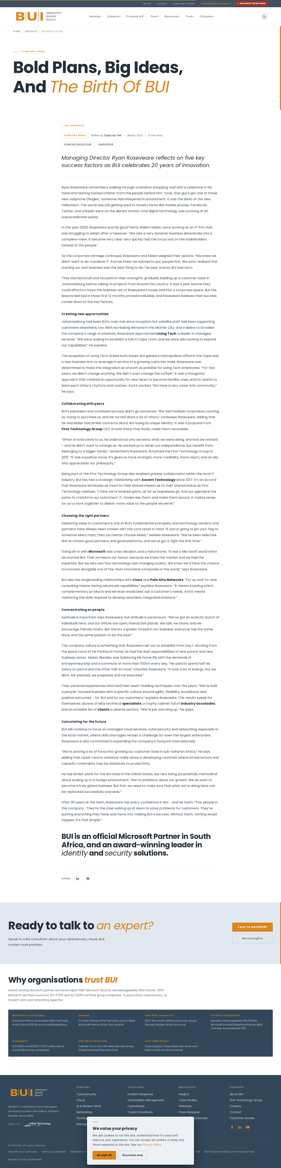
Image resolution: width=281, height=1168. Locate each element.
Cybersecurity (86, 1094)
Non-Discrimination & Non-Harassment (229, 1151)
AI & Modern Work (89, 1106)
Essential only (132, 1155)
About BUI (236, 1094)
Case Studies (188, 1100)
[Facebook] (88, 878)
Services (95, 16)
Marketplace (216, 3)
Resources (172, 16)
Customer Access (184, 3)
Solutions (113, 16)
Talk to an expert (252, 927)
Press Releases (189, 1112)
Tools (189, 16)
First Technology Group (246, 1100)
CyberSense (136, 1106)
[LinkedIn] (77, 878)
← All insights (73, 125)
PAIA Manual (78, 1151)
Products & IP (135, 16)
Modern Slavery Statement (24, 1159)
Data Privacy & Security (22, 1151)
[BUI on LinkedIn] (240, 1127)
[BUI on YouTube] (247, 1127)
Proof (154, 16)
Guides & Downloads (193, 1118)
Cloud (81, 1100)
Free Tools (186, 1124)
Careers (235, 1106)
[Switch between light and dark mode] (264, 16)
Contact (162, 3)
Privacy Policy (151, 1145)
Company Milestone (78, 144)
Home (17, 31)
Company (206, 16)
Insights (31, 31)
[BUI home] (46, 16)
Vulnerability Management (146, 1100)
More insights (252, 938)
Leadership (106, 144)
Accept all (104, 1155)
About (147, 3)
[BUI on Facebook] (232, 1127)
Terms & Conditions (53, 1151)
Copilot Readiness (140, 1112)
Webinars (185, 1106)
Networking (84, 1112)
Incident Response (253, 3)
